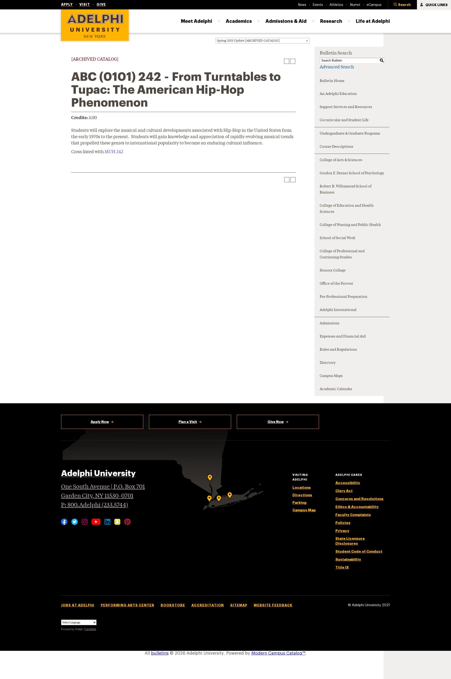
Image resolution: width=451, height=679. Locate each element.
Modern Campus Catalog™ (278, 653)
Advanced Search (337, 67)
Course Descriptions (336, 147)
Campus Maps (331, 376)
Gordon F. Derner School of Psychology (352, 173)
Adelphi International (338, 310)
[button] (402, 5)
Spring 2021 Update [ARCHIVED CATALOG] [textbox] (248, 40)
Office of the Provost (336, 284)
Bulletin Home (332, 81)
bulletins (160, 653)
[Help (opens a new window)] (292, 61)
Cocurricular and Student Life (344, 120)
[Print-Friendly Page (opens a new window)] (286, 61)
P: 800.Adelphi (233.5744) (94, 505)
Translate (90, 629)
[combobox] (263, 40)
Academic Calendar (336, 389)
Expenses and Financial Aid (343, 336)
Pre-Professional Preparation (343, 297)
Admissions (329, 323)
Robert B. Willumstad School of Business (345, 189)
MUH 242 (114, 152)
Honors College (333, 270)
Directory (327, 363)
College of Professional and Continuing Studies (342, 254)
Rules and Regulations (338, 350)
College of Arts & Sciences (341, 160)
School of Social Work (337, 238)
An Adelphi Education (338, 94)
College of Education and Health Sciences (347, 209)
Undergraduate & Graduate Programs (350, 134)
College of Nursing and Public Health (350, 225)
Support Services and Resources (346, 107)
